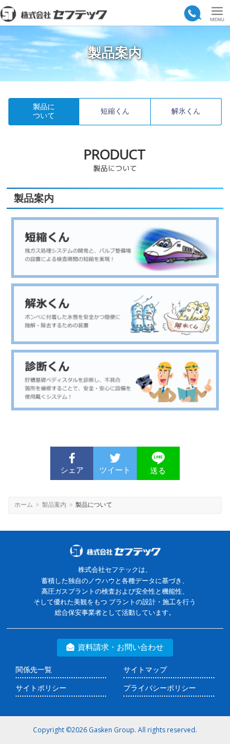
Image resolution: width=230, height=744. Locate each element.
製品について (44, 111)
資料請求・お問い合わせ (121, 647)
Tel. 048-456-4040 (192, 14)
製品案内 (54, 504)
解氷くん (185, 111)
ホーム (24, 504)
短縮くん (115, 111)
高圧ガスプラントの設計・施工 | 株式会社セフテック (57, 14)
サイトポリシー (41, 688)
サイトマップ (145, 669)
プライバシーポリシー (159, 688)
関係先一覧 (34, 669)
